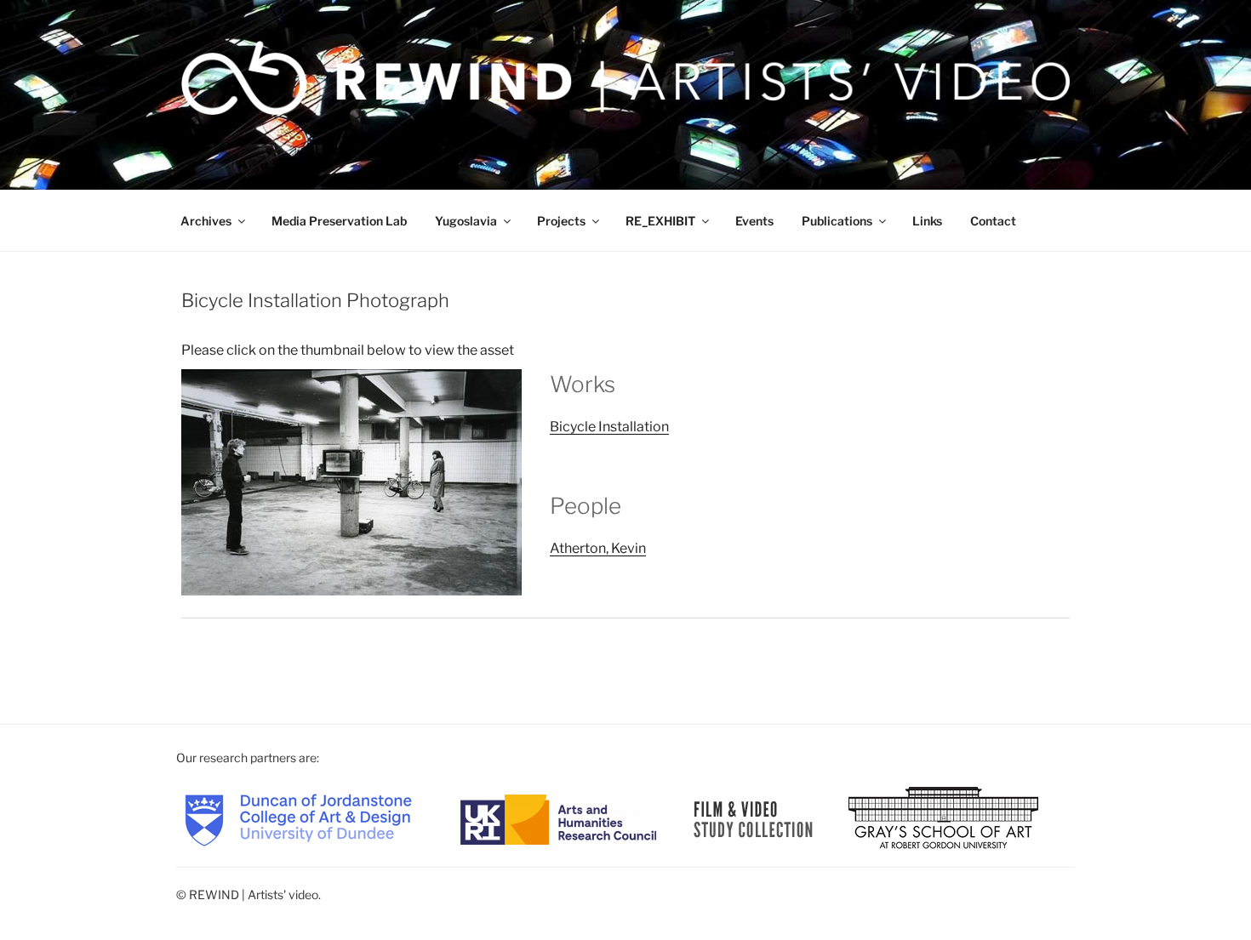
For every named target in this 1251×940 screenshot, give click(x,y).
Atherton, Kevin (598, 548)
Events (754, 221)
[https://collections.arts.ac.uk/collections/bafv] (753, 818)
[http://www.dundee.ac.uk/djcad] (298, 818)
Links (927, 221)
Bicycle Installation (609, 427)
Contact (993, 221)
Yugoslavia (466, 221)
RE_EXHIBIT (660, 221)
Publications (837, 221)
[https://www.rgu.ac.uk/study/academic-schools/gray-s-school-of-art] (943, 818)
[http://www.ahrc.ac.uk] (558, 818)
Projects (561, 221)
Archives (205, 221)
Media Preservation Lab (339, 221)
